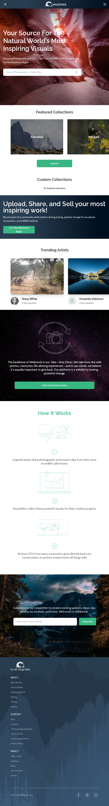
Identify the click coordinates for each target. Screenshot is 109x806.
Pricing (14, 706)
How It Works (17, 687)
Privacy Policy (17, 743)
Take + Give (16, 756)
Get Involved (17, 770)
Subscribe (87, 621)
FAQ (13, 719)
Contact (14, 724)
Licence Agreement (20, 738)
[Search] (76, 72)
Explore (54, 163)
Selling (14, 701)
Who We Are (16, 682)
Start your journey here (54, 385)
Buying (14, 697)
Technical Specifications (21, 729)
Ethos (13, 766)
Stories (14, 775)
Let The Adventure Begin (19, 229)
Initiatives (15, 761)
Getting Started (18, 692)
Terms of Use (17, 734)
